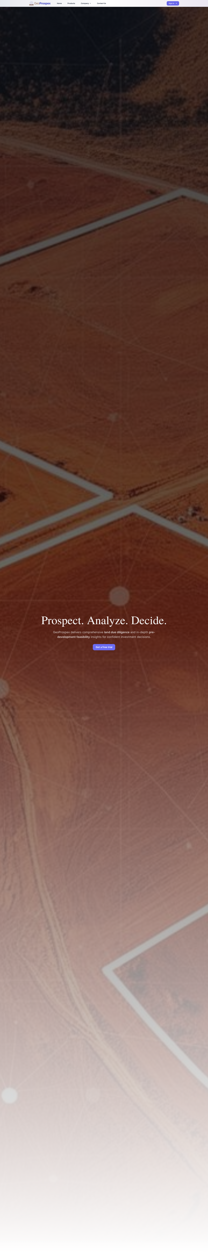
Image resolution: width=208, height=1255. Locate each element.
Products (71, 3)
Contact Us (101, 3)
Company (85, 3)
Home (59, 3)
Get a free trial (104, 647)
